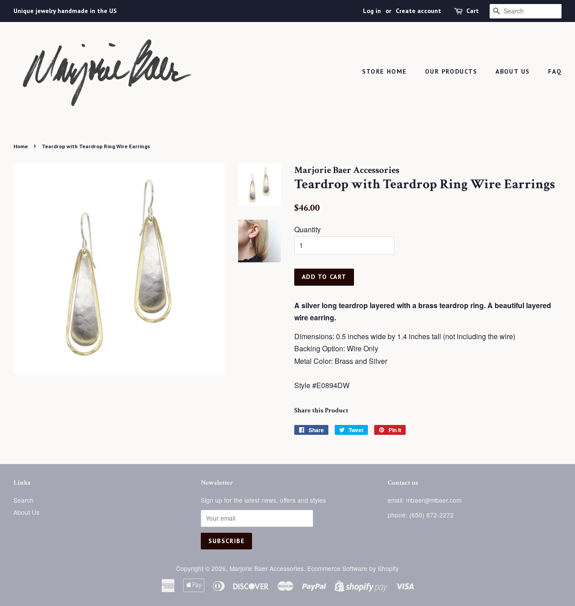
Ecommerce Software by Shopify (353, 568)
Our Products (451, 71)
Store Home (384, 71)
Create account (418, 11)
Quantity (307, 229)
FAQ (555, 71)
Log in (372, 11)
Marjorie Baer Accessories (267, 568)
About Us (512, 71)
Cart (472, 11)
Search (23, 499)
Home (20, 146)
